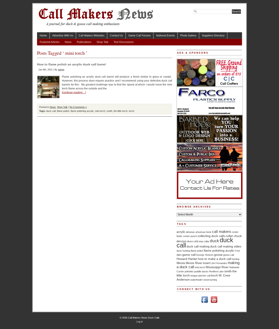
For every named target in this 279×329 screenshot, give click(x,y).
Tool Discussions (124, 42)
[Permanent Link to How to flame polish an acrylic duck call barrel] (48, 87)
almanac (190, 232)
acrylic (181, 232)
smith (109, 111)
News (68, 42)
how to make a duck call (214, 259)
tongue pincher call (200, 275)
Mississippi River (217, 267)
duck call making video (225, 246)
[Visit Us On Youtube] (214, 303)
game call (189, 254)
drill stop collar (201, 241)
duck (214, 241)
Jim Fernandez (219, 263)
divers (190, 241)
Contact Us (116, 35)
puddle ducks (201, 271)
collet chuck (234, 236)
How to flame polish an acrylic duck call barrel (71, 64)
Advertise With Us (62, 35)
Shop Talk (102, 42)
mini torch (100, 111)
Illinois (181, 263)
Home (43, 35)
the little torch (121, 111)
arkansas (201, 232)
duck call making (198, 246)
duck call (51, 111)
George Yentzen (204, 255)
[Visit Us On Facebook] (204, 303)
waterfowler (197, 279)
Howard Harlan (187, 259)
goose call (228, 255)
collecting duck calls (211, 236)
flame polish (63, 111)
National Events (165, 35)
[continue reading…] (74, 92)
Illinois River (194, 263)
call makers (221, 232)
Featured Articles (50, 42)
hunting (235, 259)
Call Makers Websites (91, 35)
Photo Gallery (188, 35)
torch (131, 111)
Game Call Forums (139, 35)
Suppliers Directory (213, 35)
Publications (84, 42)
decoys (181, 241)
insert (207, 263)
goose (218, 254)
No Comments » (78, 107)
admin (61, 69)
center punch (190, 236)
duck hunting (183, 250)
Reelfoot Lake (216, 271)
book (208, 232)
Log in (139, 321)
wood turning (210, 279)
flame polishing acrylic (82, 111)
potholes (189, 271)
